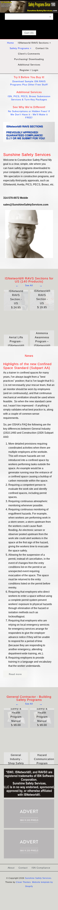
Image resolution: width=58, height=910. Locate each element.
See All (29, 285)
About (11, 867)
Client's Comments (29, 53)
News (29, 355)
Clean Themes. (23, 882)
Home (10, 42)
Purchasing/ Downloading (29, 59)
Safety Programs (21, 48)
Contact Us (42, 48)
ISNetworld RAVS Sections (34, 42)
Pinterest (31, 25)
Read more (15, 674)
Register (24, 70)
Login (35, 70)
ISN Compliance (41, 867)
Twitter (27, 25)
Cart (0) (29, 33)
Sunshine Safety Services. (38, 878)
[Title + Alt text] (29, 797)
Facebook (22, 25)
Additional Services (29, 64)
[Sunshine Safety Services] (29, 2)
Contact (23, 867)
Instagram (35, 25)
